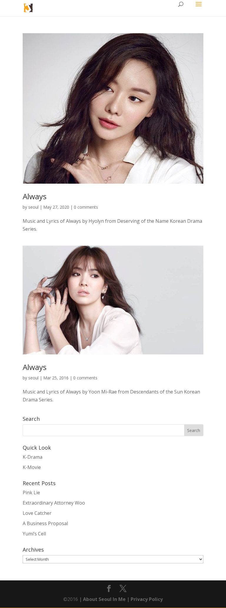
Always (34, 196)
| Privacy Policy (144, 599)
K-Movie (32, 467)
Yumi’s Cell (34, 533)
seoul (33, 207)
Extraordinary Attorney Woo (54, 503)
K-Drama (32, 457)
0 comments (86, 207)
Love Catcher (37, 513)
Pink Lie (31, 492)
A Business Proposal (45, 523)
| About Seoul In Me (102, 599)
